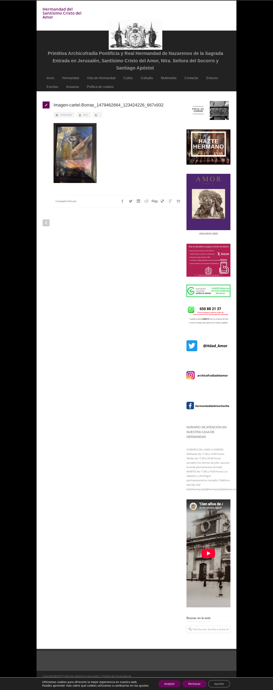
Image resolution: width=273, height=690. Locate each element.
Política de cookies (100, 86)
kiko (85, 114)
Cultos (128, 78)
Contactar (191, 78)
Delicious (162, 201)
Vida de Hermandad (101, 78)
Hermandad (70, 78)
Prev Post (46, 222)
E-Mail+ (178, 201)
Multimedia (168, 78)
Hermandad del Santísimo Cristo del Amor (62, 13)
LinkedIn (138, 201)
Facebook (123, 201)
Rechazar (194, 684)
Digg (154, 201)
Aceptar (169, 684)
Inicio (50, 78)
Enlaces (212, 78)
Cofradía (147, 78)
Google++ (170, 201)
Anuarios (72, 86)
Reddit (146, 201)
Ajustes (219, 684)
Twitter (131, 201)
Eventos (52, 86)
